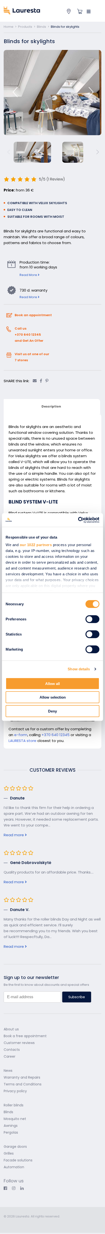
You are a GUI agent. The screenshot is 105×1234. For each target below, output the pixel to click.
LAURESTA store (22, 740)
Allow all (52, 683)
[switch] (92, 619)
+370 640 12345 (56, 734)
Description (51, 406)
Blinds (41, 26)
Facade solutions (18, 1160)
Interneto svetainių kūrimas (27, 1223)
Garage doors (15, 1146)
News (8, 1070)
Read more (14, 834)
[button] (91, 92)
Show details (79, 669)
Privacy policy (15, 1091)
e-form (20, 734)
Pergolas (11, 1132)
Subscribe (76, 997)
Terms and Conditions (23, 1084)
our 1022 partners (36, 545)
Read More (30, 273)
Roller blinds (13, 1105)
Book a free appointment (25, 1036)
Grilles (9, 1153)
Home (8, 26)
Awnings (11, 1125)
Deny (52, 711)
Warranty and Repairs (22, 1077)
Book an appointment (33, 315)
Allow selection (53, 697)
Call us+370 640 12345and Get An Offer (29, 334)
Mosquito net (15, 1118)
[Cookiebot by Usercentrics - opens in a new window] (78, 520)
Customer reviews (19, 1042)
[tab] (51, 406)
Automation (14, 1167)
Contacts (12, 1049)
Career (9, 1056)
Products (25, 26)
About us (11, 1029)
